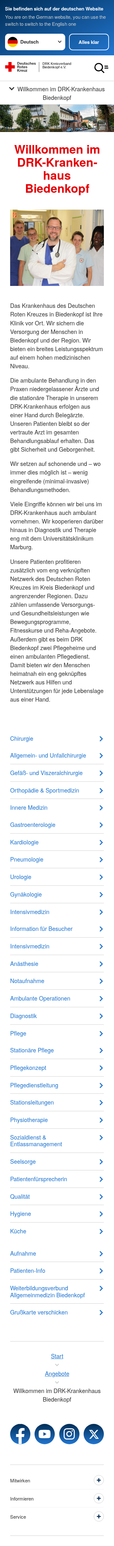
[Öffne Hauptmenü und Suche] (101, 68)
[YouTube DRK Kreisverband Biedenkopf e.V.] (45, 1434)
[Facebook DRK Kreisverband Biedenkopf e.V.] (20, 1434)
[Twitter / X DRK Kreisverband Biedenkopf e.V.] (94, 1434)
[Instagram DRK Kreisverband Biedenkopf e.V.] (69, 1434)
